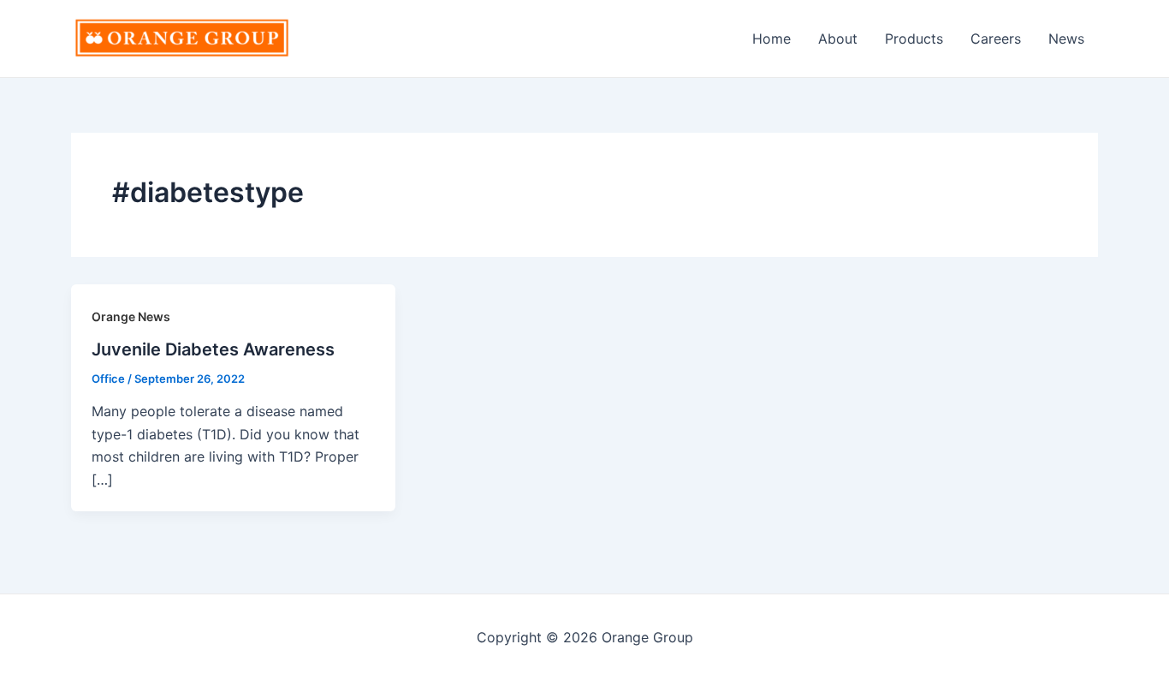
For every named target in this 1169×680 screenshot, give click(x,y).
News (1066, 38)
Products (914, 38)
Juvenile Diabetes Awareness (213, 349)
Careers (995, 38)
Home (771, 38)
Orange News (131, 316)
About (837, 38)
